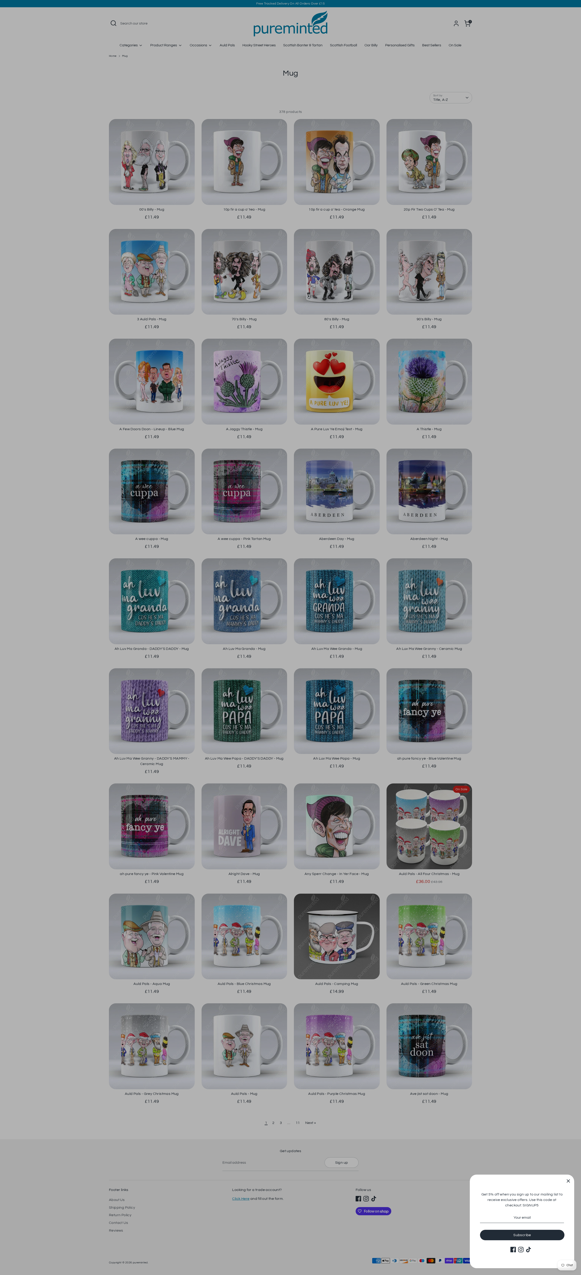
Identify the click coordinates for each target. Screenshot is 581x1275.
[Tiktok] (528, 1249)
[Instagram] (521, 1249)
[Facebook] (513, 1249)
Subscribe (522, 1235)
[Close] (568, 1181)
